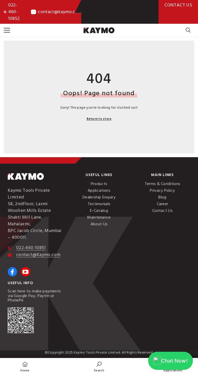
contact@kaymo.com (59, 11)
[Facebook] (12, 271)
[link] (99, 366)
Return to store (99, 118)
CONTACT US (178, 5)
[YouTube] (25, 271)
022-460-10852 (14, 11)
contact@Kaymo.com (38, 254)
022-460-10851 (31, 247)
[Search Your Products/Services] (188, 30)
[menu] (7, 30)
